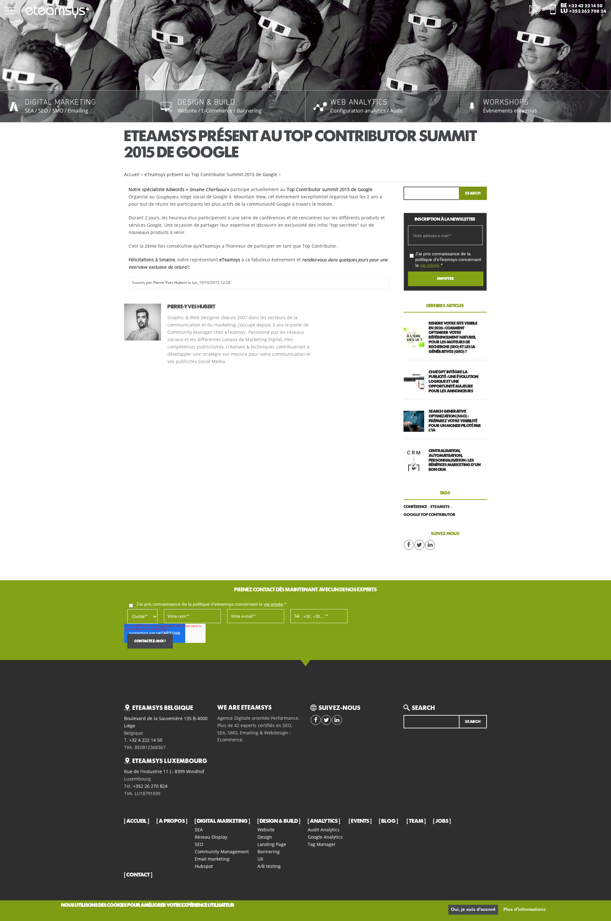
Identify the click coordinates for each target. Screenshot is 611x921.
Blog (388, 821)
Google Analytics (325, 837)
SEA (199, 830)
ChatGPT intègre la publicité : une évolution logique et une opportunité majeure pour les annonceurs (453, 381)
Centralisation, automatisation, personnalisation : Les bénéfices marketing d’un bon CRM (455, 460)
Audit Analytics (324, 830)
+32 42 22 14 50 (585, 6)
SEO (199, 844)
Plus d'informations (524, 909)
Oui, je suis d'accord (473, 909)
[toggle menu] (10, 10)
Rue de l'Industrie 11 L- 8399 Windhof (164, 771)
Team (416, 821)
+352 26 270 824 (150, 786)
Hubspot (204, 866)
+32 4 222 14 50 (145, 740)
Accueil (131, 174)
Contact (138, 874)
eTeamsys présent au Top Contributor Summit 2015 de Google (210, 174)
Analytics (324, 821)
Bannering (268, 852)
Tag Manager (322, 844)
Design (264, 837)
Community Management (222, 852)
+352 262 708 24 (587, 11)
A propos (172, 821)
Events (360, 821)
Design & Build (279, 821)
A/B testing (269, 866)
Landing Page (271, 844)
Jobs (441, 821)
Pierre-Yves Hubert (170, 282)
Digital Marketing (222, 821)
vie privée (429, 265)
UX (260, 859)
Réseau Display (211, 837)
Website (266, 830)
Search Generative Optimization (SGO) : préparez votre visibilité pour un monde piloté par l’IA (455, 421)
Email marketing (212, 859)
